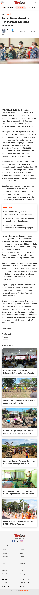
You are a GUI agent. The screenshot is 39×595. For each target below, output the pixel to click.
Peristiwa (4, 570)
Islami (21, 553)
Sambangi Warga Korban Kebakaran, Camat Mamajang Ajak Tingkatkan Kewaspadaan (19, 227)
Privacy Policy (24, 579)
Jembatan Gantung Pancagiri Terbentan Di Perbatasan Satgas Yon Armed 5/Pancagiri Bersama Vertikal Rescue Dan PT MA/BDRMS (19, 213)
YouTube (25, 543)
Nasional (4, 560)
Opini (3, 563)
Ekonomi (22, 549)
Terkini (33, 8)
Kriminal (22, 556)
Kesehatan (5, 556)
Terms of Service (25, 582)
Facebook (13, 543)
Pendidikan (23, 567)
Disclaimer (5, 582)
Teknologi (22, 574)
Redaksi (4, 579)
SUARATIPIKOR (24, 591)
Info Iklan (23, 586)
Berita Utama (8, 8)
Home (3, 14)
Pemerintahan (5, 567)
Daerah (5, 338)
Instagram (21, 543)
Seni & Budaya (6, 574)
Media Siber (5, 586)
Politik (21, 570)
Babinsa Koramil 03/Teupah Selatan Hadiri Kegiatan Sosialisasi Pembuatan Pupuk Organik (19, 220)
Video (21, 8)
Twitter (17, 543)
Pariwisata (22, 563)
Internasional (5, 553)
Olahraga (22, 560)
